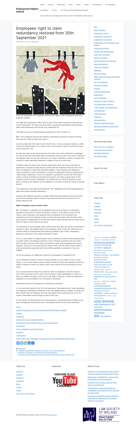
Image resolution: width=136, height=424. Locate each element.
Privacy (54, 10)
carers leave (97, 239)
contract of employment (102, 245)
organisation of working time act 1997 (105, 278)
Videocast (97, 117)
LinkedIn (97, 206)
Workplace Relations (101, 153)
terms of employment (99, 298)
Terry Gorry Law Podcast (103, 225)
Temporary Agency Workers (104, 101)
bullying (113, 237)
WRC (97, 315)
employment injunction (99, 269)
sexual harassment (100, 295)
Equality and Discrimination (104, 52)
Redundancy (22, 348)
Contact (50, 4)
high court (108, 269)
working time (98, 307)
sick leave (109, 295)
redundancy (98, 293)
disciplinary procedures (101, 255)
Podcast (97, 89)
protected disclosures (102, 286)
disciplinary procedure (100, 252)
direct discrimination (108, 250)
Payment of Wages (101, 85)
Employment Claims (101, 33)
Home (42, 4)
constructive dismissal (104, 242)
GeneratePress (52, 415)
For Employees (110, 4)
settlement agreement (110, 293)
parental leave (97, 281)
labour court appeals (111, 272)
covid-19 (107, 247)
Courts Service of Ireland (103, 150)
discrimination (114, 255)
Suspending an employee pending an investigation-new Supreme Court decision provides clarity (103, 390)
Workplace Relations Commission (106, 126)
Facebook (97, 213)
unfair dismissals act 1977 (104, 304)
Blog (95, 27)
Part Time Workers (101, 82)
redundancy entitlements (26, 350)
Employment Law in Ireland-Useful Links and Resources (37, 323)
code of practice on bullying (108, 239)
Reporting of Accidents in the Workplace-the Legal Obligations (37, 352)
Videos (86, 4)
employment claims (100, 259)
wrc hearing (105, 316)
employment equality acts (101, 267)
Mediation (97, 70)
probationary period (100, 283)
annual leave (105, 237)
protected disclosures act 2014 (105, 288)
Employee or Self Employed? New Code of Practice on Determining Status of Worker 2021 (46, 354)
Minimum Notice (100, 74)
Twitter (96, 219)
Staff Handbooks (100, 98)
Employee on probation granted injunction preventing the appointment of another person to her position (103, 398)
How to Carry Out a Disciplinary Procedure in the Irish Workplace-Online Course (66, 16)
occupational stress (106, 274)
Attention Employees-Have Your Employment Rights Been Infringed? (41, 310)
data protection (98, 250)
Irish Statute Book (100, 156)
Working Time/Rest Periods (104, 123)
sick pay (115, 295)
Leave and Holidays (101, 67)
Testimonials (61, 4)
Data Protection (99, 30)
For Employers (97, 4)
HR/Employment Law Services (105, 61)
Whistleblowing (99, 120)
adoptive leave (97, 237)
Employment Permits (101, 48)
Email (96, 216)
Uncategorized (99, 111)
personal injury (105, 281)
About (71, 4)
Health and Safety (100, 58)
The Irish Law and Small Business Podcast (74, 10)
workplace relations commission (103, 311)
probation (113, 281)
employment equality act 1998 (103, 264)
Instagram (97, 209)
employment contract (102, 262)
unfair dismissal (104, 301)
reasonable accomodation (102, 290)
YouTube (97, 203)
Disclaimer (20, 317)
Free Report (44, 10)
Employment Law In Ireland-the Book (30, 320)
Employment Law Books (103, 40)
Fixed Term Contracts (102, 55)
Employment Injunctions (102, 36)
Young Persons (99, 130)
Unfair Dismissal (100, 114)
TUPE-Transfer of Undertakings (105, 107)
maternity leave (97, 274)
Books (78, 4)
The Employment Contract (103, 104)
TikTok (96, 222)
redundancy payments (41, 350)
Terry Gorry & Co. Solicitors (104, 147)
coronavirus (98, 248)
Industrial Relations (101, 64)
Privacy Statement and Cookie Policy (29, 329)
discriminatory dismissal (101, 257)
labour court (99, 272)
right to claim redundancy (57, 350)
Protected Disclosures (102, 92)
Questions (20, 332)
